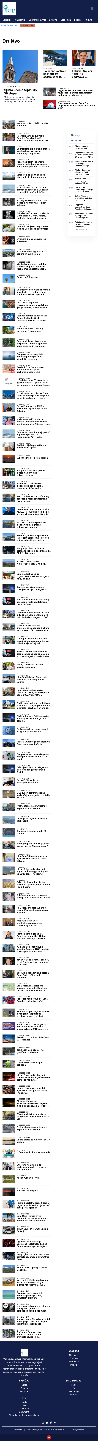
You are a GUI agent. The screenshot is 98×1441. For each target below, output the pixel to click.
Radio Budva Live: (10, 25)
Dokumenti (24, 1412)
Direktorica (24, 1408)
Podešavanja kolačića (76, 1430)
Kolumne (24, 1391)
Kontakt (73, 1394)
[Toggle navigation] (92, 8)
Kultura (88, 20)
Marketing (74, 1391)
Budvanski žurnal (37, 20)
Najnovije (7, 20)
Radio (73, 1385)
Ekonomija (65, 20)
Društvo (53, 20)
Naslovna (73, 1355)
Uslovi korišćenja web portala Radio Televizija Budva (45, 1430)
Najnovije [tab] (75, 135)
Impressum (18, 1430)
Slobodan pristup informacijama (24, 1415)
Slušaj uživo (28, 25)
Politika (78, 20)
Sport (24, 1385)
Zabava (24, 1388)
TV (73, 1388)
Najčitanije (20, 20)
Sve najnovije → (81, 230)
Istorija (24, 1402)
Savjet (24, 1405)
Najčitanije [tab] (76, 140)
